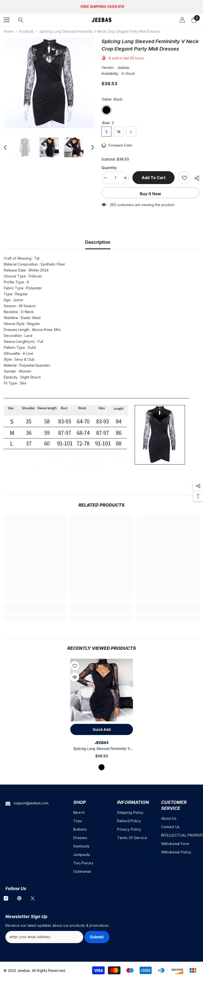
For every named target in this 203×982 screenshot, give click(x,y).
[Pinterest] (19, 898)
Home (8, 31)
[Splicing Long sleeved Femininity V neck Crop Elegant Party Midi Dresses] (101, 690)
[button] (5, 147)
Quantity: (109, 167)
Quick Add (102, 729)
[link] (35, 611)
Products (26, 31)
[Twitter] (32, 898)
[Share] (195, 178)
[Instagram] (6, 898)
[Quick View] (74, 677)
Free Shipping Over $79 (102, 6)
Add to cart (155, 177)
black (101, 767)
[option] (49, 83)
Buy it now (150, 193)
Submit (97, 936)
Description (97, 242)
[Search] (21, 20)
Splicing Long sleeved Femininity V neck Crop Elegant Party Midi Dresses (101, 749)
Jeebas (123, 67)
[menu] (7, 20)
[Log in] (182, 20)
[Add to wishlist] (184, 178)
